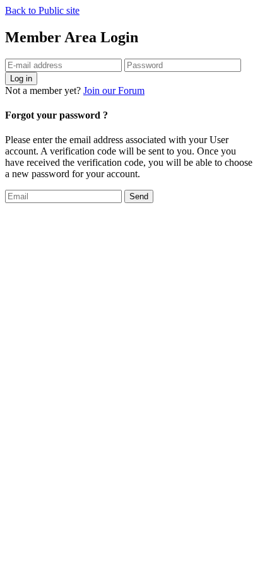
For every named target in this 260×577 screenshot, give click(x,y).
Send (138, 196)
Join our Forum (114, 90)
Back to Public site (42, 10)
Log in (21, 78)
